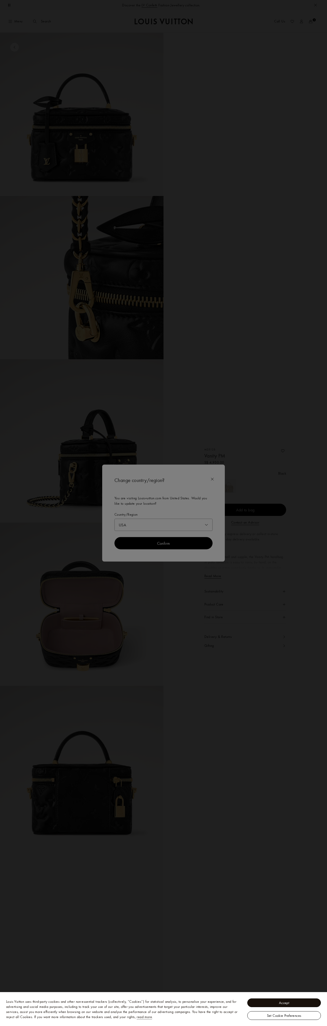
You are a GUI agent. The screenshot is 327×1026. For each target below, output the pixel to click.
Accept (284, 1002)
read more (144, 1017)
